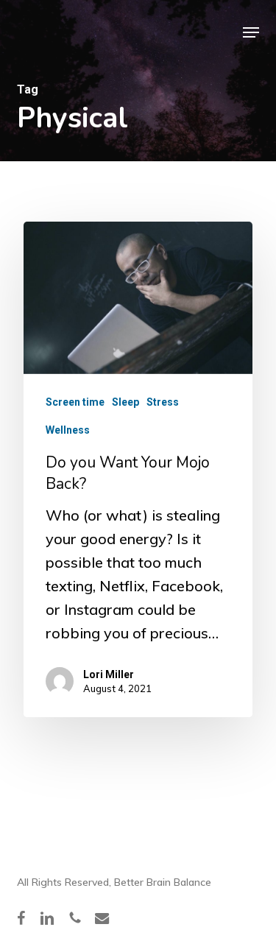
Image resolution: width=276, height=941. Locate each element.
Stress (162, 402)
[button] (251, 32)
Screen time (75, 402)
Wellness (68, 430)
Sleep (125, 402)
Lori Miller (108, 674)
